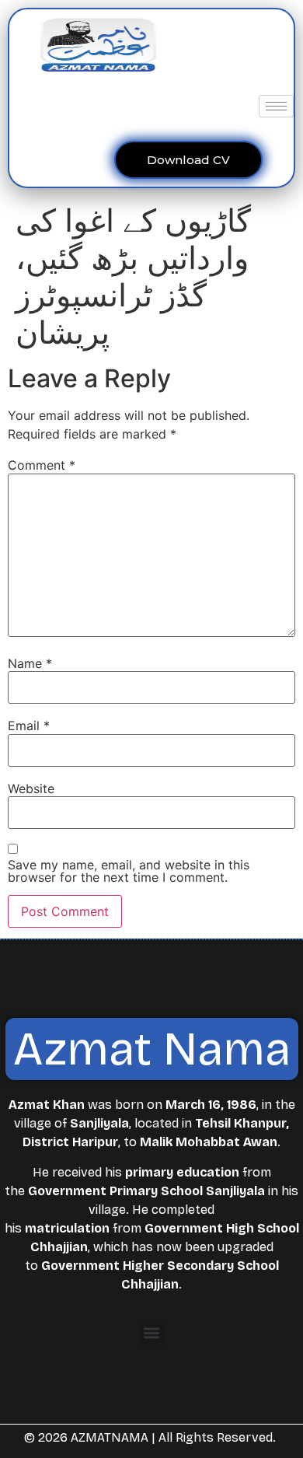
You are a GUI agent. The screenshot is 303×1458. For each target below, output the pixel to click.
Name (30, 663)
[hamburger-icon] (276, 106)
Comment (41, 465)
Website (31, 788)
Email (29, 725)
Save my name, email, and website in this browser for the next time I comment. (128, 870)
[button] (152, 1333)
